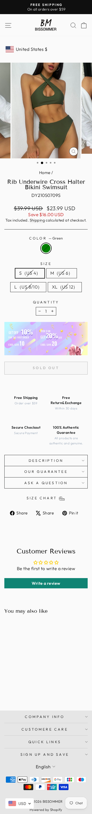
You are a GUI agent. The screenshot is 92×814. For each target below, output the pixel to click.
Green (46, 248)
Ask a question (46, 483)
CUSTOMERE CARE (44, 729)
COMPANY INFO (44, 716)
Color (46, 238)
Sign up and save (44, 754)
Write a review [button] (46, 583)
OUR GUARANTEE (46, 471)
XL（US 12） (65, 287)
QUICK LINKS (44, 742)
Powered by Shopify (46, 810)
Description (46, 460)
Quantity (46, 302)
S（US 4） (29, 273)
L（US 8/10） (28, 287)
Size (46, 263)
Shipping (37, 220)
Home (45, 172)
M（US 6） (61, 273)
